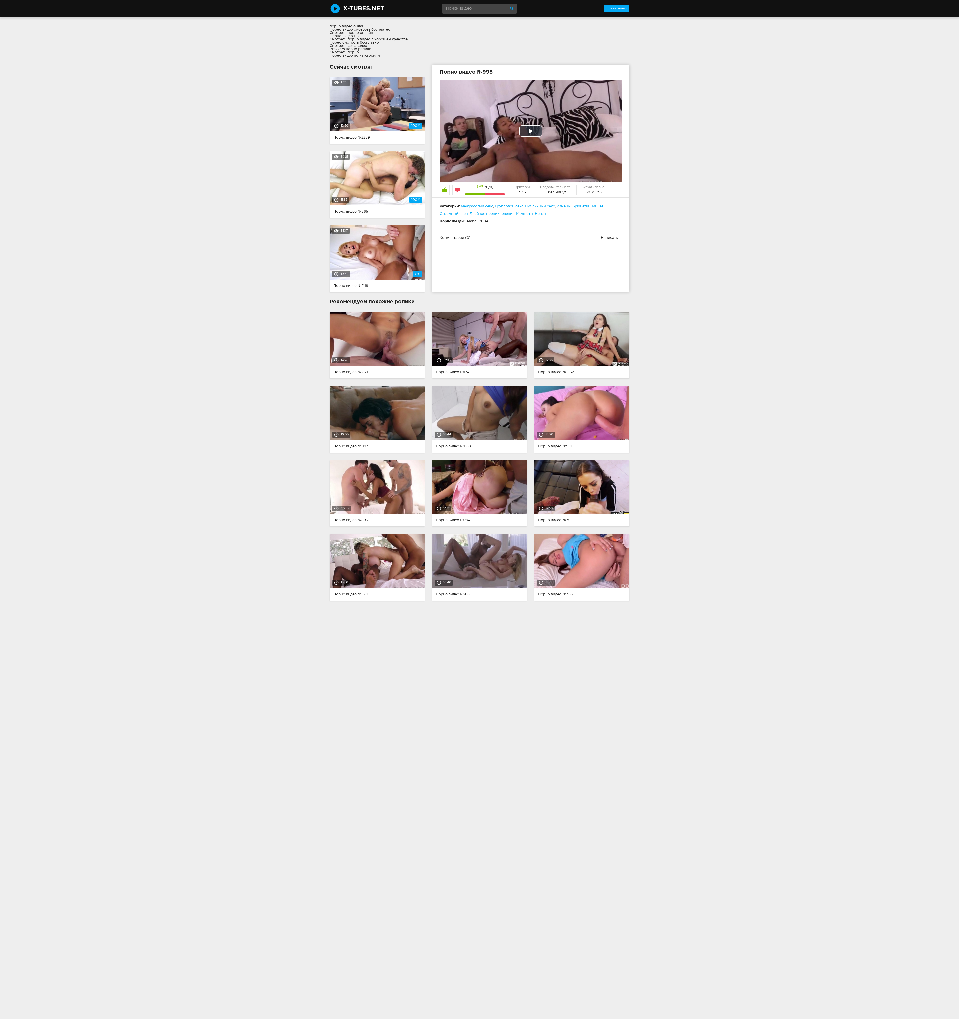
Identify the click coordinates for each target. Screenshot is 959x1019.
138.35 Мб (593, 192)
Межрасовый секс (477, 206)
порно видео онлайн (348, 26)
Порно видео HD (344, 36)
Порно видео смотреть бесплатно (360, 29)
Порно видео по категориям (355, 55)
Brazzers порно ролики (350, 49)
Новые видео (616, 8)
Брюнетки (581, 206)
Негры (540, 213)
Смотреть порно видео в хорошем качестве (369, 39)
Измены (564, 206)
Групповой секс (509, 206)
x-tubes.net (363, 8)
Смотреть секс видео (348, 45)
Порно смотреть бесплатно (354, 42)
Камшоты (524, 213)
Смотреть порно (344, 52)
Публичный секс (540, 206)
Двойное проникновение (492, 213)
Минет (597, 206)
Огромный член (454, 213)
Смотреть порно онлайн (351, 32)
